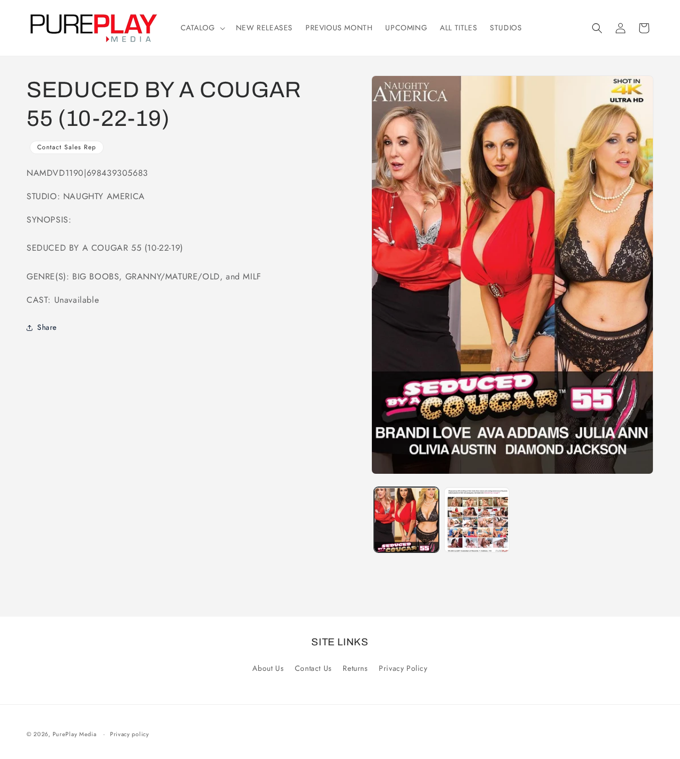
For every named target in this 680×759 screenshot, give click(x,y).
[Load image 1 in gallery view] (406, 520)
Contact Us (313, 668)
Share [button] (47, 327)
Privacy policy (129, 734)
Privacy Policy (403, 668)
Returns (355, 668)
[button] (202, 27)
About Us (268, 668)
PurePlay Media (75, 734)
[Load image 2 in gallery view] (476, 520)
